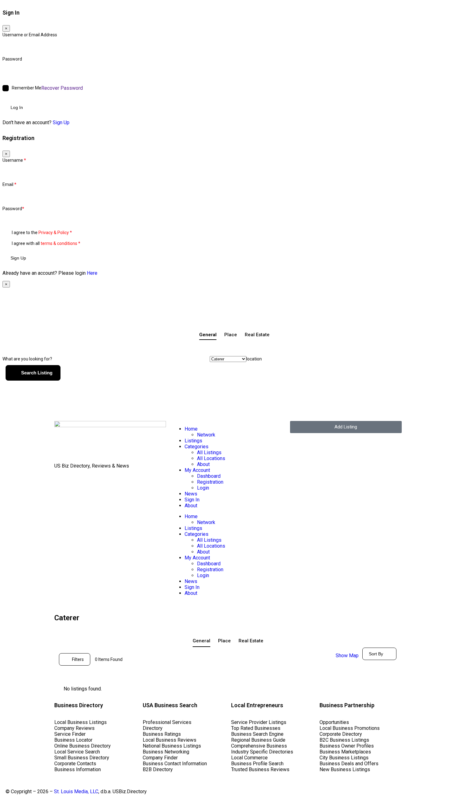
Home (191, 429)
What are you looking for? (27, 358)
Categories (196, 447)
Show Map (347, 655)
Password (12, 59)
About (203, 464)
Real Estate (257, 334)
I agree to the (42, 232)
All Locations (211, 458)
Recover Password (62, 88)
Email (9, 184)
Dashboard (209, 476)
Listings (193, 441)
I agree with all (46, 243)
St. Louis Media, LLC (76, 791)
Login (203, 488)
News (191, 494)
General (208, 334)
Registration (210, 482)
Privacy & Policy (53, 232)
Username (14, 160)
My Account (197, 470)
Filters (78, 659)
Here (92, 273)
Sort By (376, 653)
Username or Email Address (29, 34)
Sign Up (61, 122)
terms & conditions (59, 243)
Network (206, 435)
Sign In (192, 500)
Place (230, 334)
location (254, 358)
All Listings (209, 452)
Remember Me (26, 87)
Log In (17, 107)
